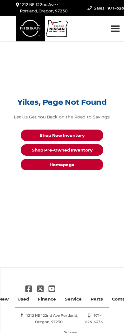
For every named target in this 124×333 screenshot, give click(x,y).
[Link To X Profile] (40, 288)
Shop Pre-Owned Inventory (62, 150)
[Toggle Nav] (115, 28)
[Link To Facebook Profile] (29, 288)
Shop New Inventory (62, 135)
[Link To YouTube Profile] (52, 288)
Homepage (62, 164)
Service (73, 299)
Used (23, 299)
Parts (97, 299)
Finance (47, 299)
